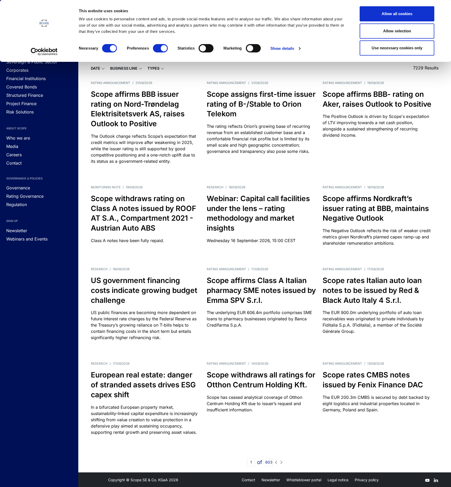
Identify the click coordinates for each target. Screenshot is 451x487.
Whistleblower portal (303, 480)
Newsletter (271, 480)
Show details (282, 48)
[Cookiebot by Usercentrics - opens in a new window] (44, 52)
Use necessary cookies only (397, 48)
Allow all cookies (397, 13)
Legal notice (338, 480)
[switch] (160, 48)
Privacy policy (367, 480)
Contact (248, 480)
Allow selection (397, 31)
